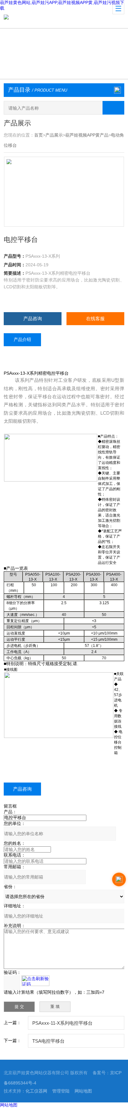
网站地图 (83, 1090)
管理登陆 (61, 1090)
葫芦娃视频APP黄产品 (86, 135)
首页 (38, 135)
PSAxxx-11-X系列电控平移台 (62, 1023)
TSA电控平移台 (48, 1041)
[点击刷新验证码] (35, 980)
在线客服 (95, 318)
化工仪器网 (36, 1090)
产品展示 (54, 135)
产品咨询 (32, 318)
